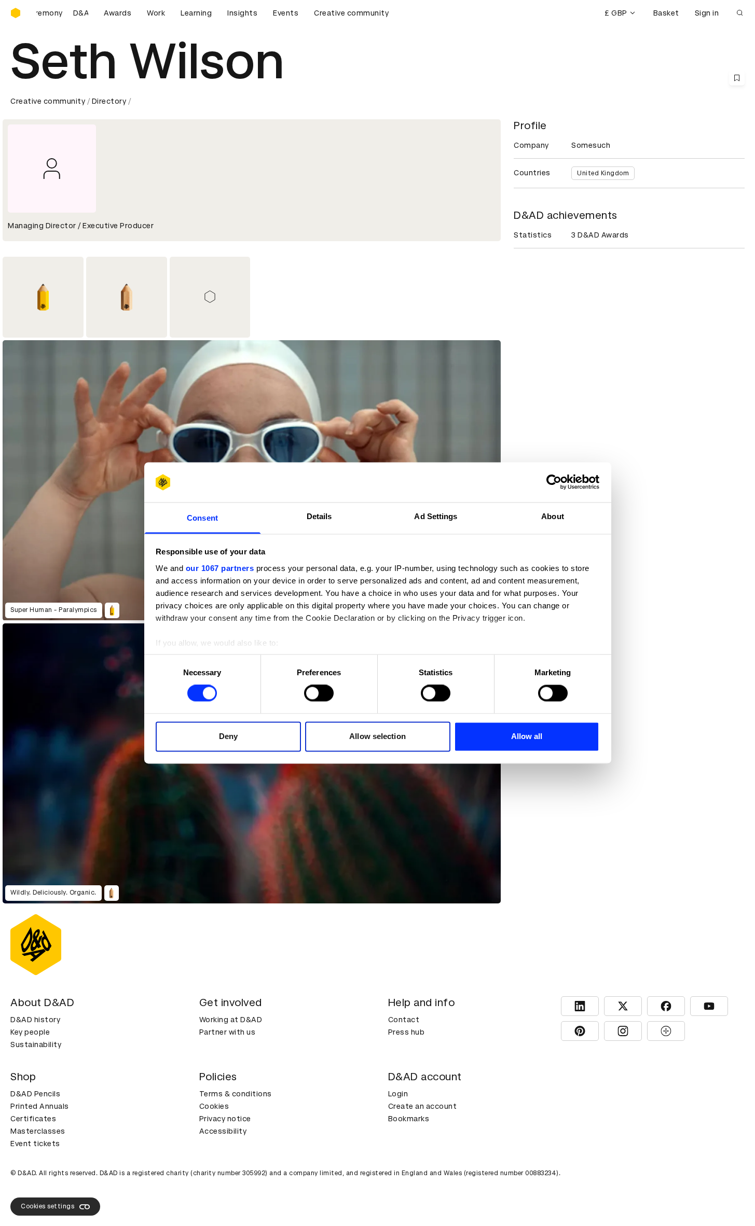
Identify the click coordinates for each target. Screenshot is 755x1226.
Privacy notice (225, 1118)
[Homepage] (15, 13)
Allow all (527, 736)
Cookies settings (47, 1206)
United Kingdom (603, 173)
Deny (228, 736)
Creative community (351, 13)
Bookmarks (409, 1118)
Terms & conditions (235, 1094)
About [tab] (552, 516)
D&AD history (35, 1019)
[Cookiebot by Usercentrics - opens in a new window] (554, 482)
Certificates (33, 1118)
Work (156, 13)
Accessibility (223, 1131)
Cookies (214, 1106)
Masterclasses (37, 1131)
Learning (196, 13)
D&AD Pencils (35, 1094)
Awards (117, 13)
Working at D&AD (231, 1019)
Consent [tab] (202, 517)
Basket (666, 13)
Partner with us (227, 1032)
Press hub (406, 1032)
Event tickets (35, 1143)
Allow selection (377, 736)
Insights (242, 13)
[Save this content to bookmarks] (737, 78)
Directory (109, 101)
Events (285, 13)
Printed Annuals (39, 1106)
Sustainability (35, 1044)
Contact (404, 1019)
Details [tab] (319, 516)
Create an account (422, 1106)
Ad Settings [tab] (435, 516)
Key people (30, 1032)
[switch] (319, 693)
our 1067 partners (220, 568)
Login (398, 1094)
